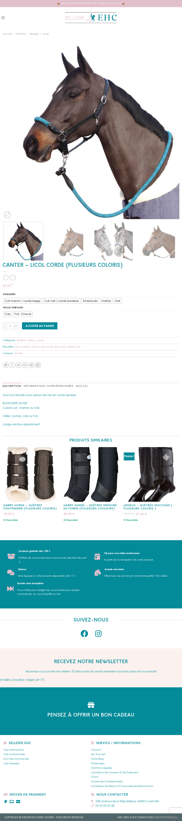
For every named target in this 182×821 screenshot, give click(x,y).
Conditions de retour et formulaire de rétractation (122, 785)
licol (63, 346)
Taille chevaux (13, 307)
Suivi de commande (16, 758)
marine (71, 346)
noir (78, 346)
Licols (45, 33)
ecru (57, 346)
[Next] (171, 131)
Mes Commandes (14, 754)
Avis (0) (82, 386)
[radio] (22, 301)
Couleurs (9, 294)
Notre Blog (97, 758)
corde (49, 346)
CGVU (94, 776)
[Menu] (3, 17)
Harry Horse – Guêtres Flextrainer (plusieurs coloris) (30, 507)
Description (12, 386)
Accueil (7, 33)
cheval (35, 346)
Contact (96, 749)
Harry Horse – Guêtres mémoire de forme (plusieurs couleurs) (90, 507)
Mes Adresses (11, 763)
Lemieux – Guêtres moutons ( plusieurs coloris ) (148, 507)
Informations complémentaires (49, 386)
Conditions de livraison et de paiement (114, 772)
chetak (26, 346)
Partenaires (98, 763)
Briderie (34, 33)
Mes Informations (14, 749)
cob (42, 346)
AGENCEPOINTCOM (166, 817)
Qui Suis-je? (98, 754)
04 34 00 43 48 (104, 805)
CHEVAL (21, 33)
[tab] (12, 386)
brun (18, 346)
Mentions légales (101, 767)
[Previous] (10, 131)
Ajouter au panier (40, 326)
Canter (18, 353)
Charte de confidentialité (106, 781)
